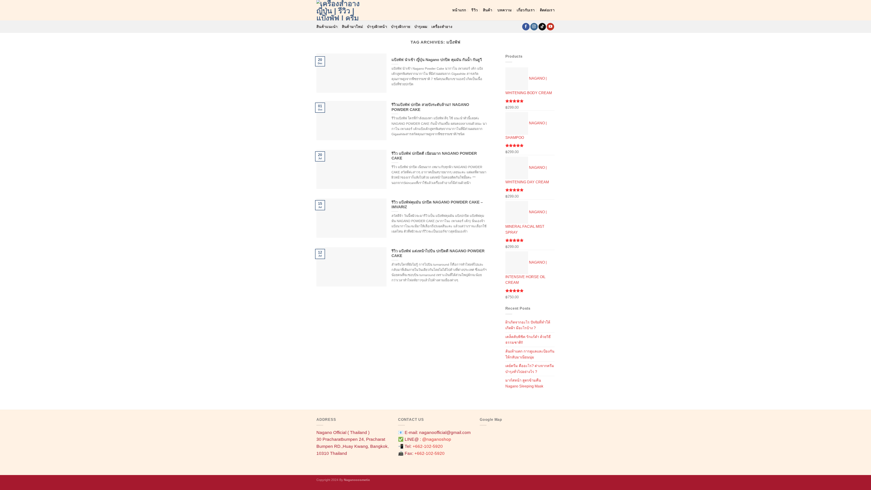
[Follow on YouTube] (550, 27)
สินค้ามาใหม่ (352, 27)
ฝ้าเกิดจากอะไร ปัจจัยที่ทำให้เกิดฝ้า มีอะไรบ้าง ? (527, 325)
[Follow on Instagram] (534, 27)
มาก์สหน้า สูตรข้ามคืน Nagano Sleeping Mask (524, 383)
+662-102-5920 (428, 446)
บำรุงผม (421, 27)
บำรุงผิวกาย (400, 27)
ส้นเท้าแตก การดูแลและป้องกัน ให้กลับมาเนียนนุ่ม (529, 354)
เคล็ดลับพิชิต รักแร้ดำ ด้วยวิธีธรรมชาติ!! (528, 340)
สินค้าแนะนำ (327, 27)
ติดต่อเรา (547, 10)
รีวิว (474, 10)
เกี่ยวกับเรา (526, 10)
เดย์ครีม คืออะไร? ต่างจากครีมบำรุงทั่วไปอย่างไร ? (529, 369)
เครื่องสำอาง (441, 27)
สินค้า (487, 10)
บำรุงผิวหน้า (377, 27)
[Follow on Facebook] (526, 27)
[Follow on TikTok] (542, 27)
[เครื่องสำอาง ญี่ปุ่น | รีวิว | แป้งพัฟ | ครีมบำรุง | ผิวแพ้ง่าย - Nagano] (339, 10)
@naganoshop (436, 439)
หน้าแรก (459, 10)
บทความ (504, 10)
